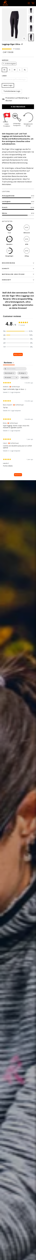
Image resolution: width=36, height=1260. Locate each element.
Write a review (18, 354)
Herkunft (6, 280)
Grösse (5, 60)
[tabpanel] (18, 422)
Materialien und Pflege (13, 274)
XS (4, 70)
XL (25, 70)
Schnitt (5, 268)
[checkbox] (24, 377)
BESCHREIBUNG (8, 263)
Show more (18, 475)
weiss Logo (8, 85)
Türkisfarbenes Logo (12, 91)
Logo (4, 76)
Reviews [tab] (9, 362)
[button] (9, 63)
